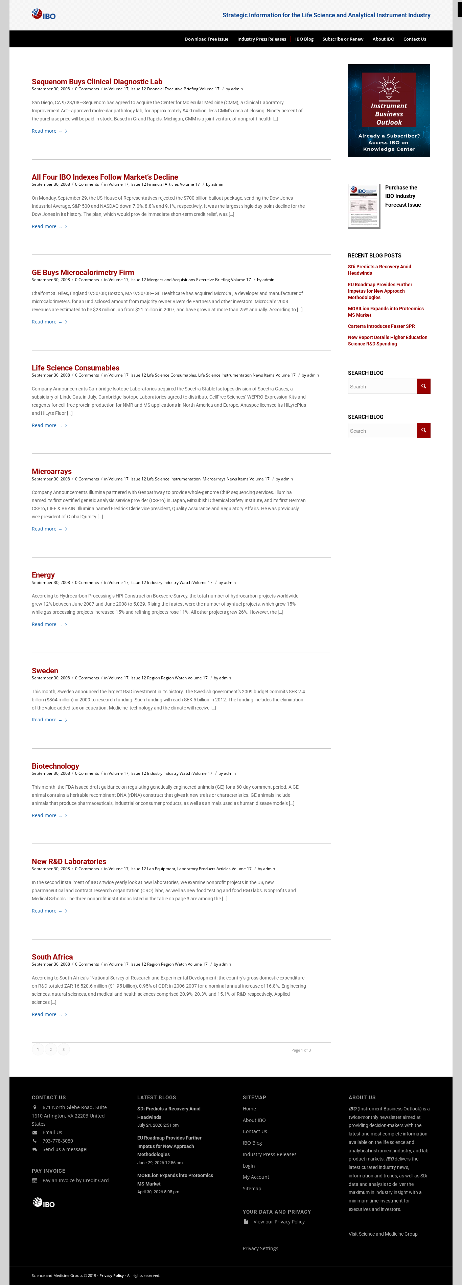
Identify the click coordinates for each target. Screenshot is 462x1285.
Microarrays (52, 471)
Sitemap (252, 1188)
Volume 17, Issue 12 (127, 89)
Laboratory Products (196, 869)
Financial (155, 89)
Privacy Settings (260, 1248)
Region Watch (174, 678)
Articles (172, 184)
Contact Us (255, 1131)
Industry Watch (177, 582)
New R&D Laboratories (69, 861)
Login (249, 1166)
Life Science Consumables (75, 368)
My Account (256, 1177)
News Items (264, 375)
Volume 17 (210, 89)
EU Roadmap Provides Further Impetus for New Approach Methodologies (380, 291)
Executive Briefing (182, 89)
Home (249, 1108)
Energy (43, 575)
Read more (47, 131)
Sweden (45, 671)
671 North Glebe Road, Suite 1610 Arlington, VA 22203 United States (69, 1115)
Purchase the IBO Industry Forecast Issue (403, 196)
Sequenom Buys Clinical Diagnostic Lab (97, 81)
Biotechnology (55, 766)
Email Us (52, 1132)
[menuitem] (206, 38)
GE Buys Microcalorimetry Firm (83, 272)
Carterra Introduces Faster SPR (381, 326)
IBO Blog (252, 1143)
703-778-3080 (58, 1140)
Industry (154, 582)
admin (237, 89)
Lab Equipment (161, 869)
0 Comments (87, 89)
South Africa (52, 957)
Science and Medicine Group (388, 1234)
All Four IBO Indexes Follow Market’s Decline (105, 177)
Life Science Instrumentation (225, 375)
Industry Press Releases (270, 1154)
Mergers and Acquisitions (171, 280)
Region (153, 678)
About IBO (254, 1120)
